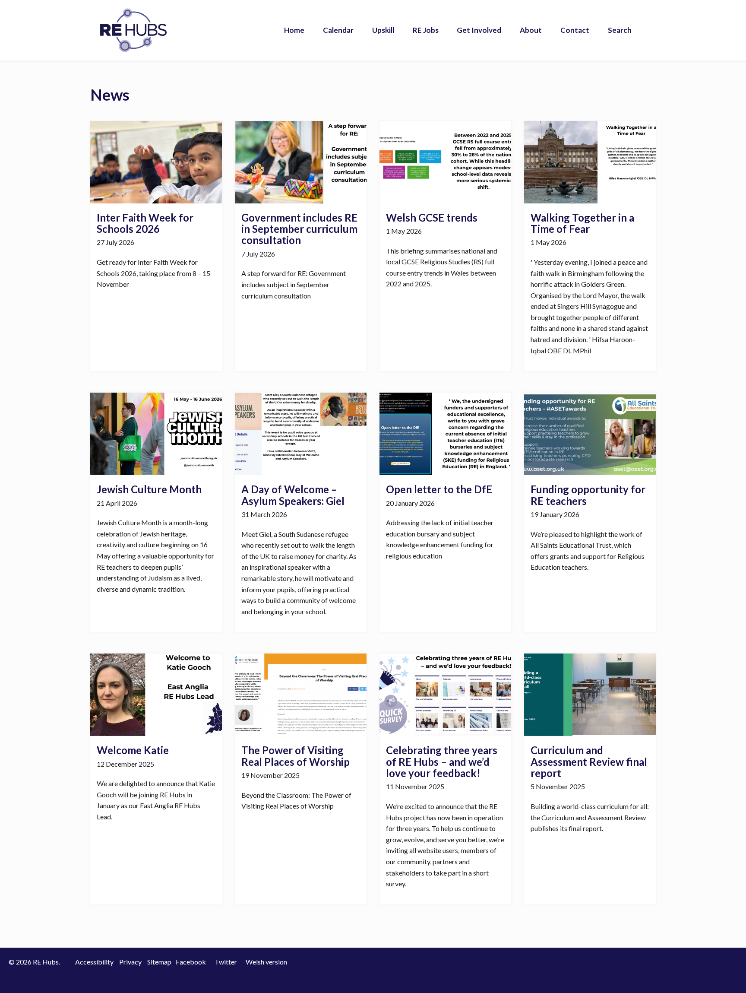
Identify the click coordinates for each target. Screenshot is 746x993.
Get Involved (479, 30)
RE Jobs (426, 30)
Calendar (338, 30)
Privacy (130, 962)
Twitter (226, 962)
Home (294, 30)
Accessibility (94, 962)
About (531, 30)
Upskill (383, 30)
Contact (574, 30)
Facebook (191, 962)
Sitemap (159, 962)
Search (620, 30)
